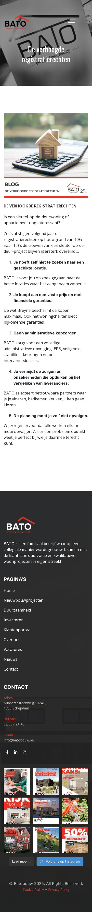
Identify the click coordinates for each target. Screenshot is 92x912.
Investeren (14, 620)
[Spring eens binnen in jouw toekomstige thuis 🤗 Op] (17, 840)
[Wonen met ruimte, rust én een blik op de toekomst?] (46, 781)
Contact (11, 669)
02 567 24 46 (14, 724)
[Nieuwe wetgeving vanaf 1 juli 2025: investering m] (17, 781)
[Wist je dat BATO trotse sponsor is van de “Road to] (46, 840)
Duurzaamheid (17, 610)
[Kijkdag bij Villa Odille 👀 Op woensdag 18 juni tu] (17, 811)
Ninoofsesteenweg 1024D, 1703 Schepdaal (25, 705)
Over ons (12, 639)
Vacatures (13, 649)
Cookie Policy (33, 889)
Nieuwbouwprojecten (23, 600)
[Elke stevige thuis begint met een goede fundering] (75, 811)
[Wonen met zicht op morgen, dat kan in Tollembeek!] (46, 811)
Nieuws (10, 659)
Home (9, 590)
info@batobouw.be (19, 740)
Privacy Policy (59, 889)
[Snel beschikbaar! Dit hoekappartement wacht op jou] (75, 781)
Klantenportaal (17, 629)
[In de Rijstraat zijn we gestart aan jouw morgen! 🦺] (75, 840)
